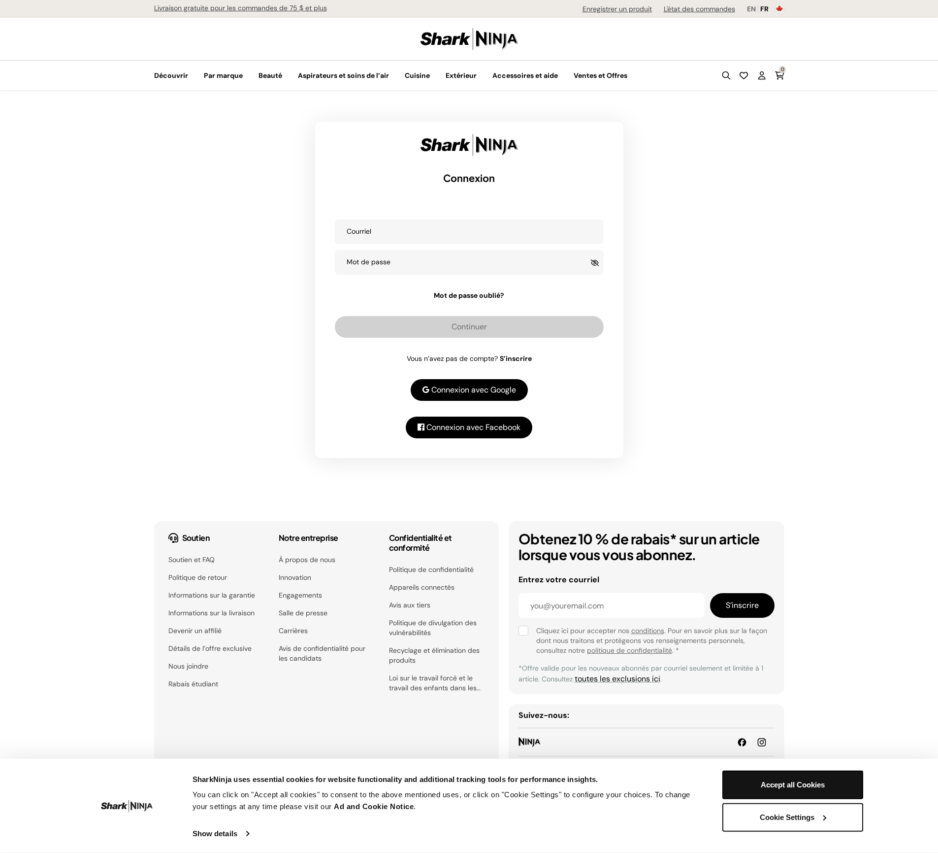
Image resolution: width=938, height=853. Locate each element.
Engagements (300, 595)
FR (764, 8)
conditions (647, 630)
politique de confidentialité (629, 650)
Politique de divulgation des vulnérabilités (433, 627)
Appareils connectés (421, 587)
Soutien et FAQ (191, 559)
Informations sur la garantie (211, 595)
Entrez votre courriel (558, 579)
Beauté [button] (270, 75)
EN (751, 8)
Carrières (293, 630)
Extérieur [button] (461, 75)
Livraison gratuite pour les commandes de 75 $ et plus (240, 7)
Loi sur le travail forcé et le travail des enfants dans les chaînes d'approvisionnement (435, 683)
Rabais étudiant (193, 683)
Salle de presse (303, 612)
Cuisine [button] (417, 75)
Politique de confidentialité (431, 569)
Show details (215, 833)
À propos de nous (307, 559)
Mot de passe (368, 261)
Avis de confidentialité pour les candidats (322, 653)
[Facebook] (742, 742)
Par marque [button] (223, 75)
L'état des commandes (699, 8)
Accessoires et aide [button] (525, 75)
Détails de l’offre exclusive (210, 648)
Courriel (359, 231)
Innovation (295, 577)
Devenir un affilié (195, 630)
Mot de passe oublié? (469, 295)
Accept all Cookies (793, 785)
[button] (726, 75)
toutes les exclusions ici (617, 679)
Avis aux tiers (409, 605)
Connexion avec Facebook (472, 427)
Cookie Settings (787, 817)
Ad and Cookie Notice (374, 806)
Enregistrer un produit (617, 8)
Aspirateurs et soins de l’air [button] (343, 75)
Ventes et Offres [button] (600, 75)
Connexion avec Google (472, 390)
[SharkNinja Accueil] (469, 38)
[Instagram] (762, 742)
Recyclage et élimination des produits (434, 655)
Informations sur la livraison (211, 612)
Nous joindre (188, 666)
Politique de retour (197, 577)
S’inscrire (516, 358)
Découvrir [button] (171, 75)
